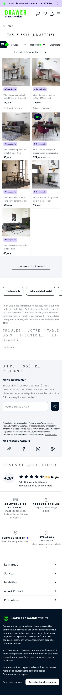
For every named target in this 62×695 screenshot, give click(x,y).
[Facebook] (23, 448)
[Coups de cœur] (44, 13)
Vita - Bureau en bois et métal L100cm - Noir (44, 96)
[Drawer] (16, 14)
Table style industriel (41, 291)
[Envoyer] (55, 406)
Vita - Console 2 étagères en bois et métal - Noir (45, 199)
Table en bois (13, 291)
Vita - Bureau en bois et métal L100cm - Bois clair (15, 96)
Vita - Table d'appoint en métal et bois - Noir (14, 151)
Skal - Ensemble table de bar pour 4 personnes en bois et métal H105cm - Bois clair (16, 202)
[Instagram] (38, 448)
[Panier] (51, 13)
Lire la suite (8, 347)
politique (33, 670)
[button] (31, 49)
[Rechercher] (37, 14)
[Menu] (58, 13)
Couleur (15, 44)
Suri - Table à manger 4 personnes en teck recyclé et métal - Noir (45, 152)
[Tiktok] (9, 448)
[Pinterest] (52, 448)
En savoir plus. (51, 434)
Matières (34, 44)
